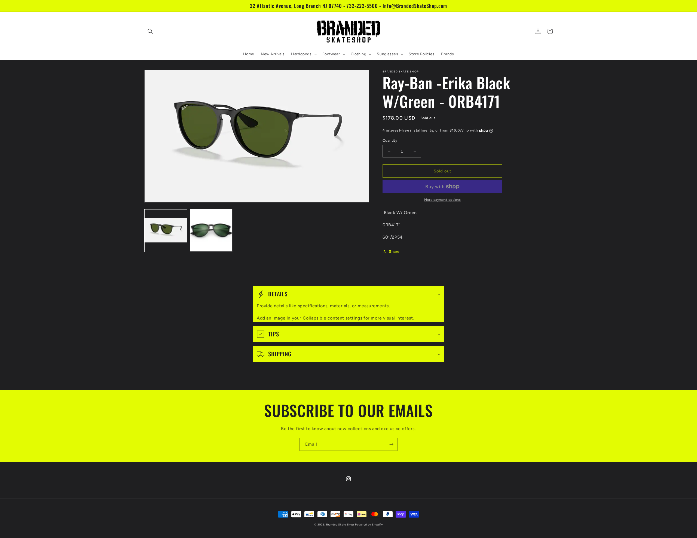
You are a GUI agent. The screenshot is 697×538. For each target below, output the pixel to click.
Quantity (390, 140)
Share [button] (394, 251)
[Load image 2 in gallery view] (211, 230)
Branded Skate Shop (340, 524)
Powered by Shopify (369, 524)
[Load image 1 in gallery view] (165, 230)
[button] (150, 31)
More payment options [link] (442, 200)
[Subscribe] (391, 444)
